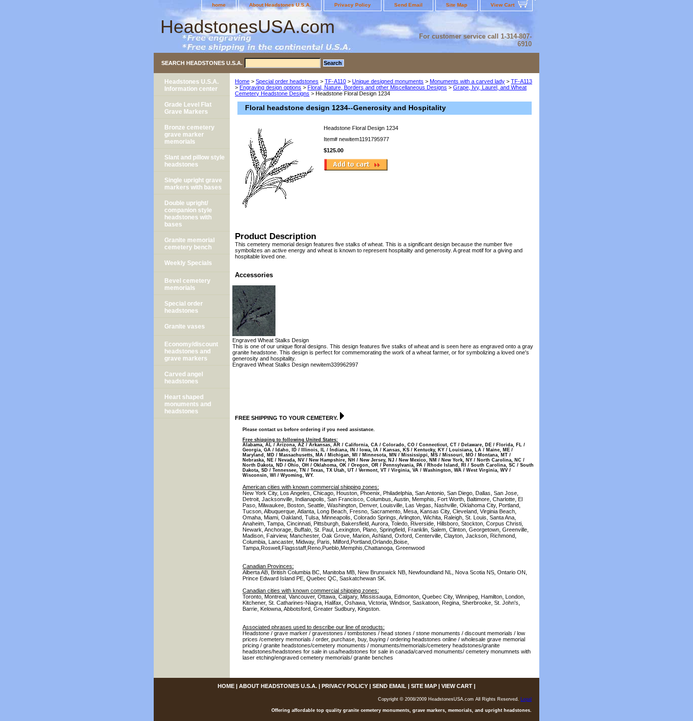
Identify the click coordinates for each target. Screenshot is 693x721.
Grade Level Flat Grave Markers (188, 108)
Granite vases (184, 326)
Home (242, 81)
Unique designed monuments (388, 81)
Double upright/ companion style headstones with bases (188, 214)
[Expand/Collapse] (341, 416)
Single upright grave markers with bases (193, 184)
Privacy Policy (352, 5)
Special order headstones (287, 81)
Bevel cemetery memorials (187, 284)
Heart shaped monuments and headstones (187, 404)
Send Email (408, 5)
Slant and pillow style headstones (194, 161)
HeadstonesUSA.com (247, 26)
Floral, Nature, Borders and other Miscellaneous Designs (377, 87)
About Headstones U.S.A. (280, 5)
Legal (526, 699)
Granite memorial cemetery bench (189, 244)
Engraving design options (270, 87)
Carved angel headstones (183, 378)
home (219, 5)
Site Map (456, 5)
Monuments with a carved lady (467, 81)
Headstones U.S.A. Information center (191, 85)
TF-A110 (335, 81)
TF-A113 (521, 81)
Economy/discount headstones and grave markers (191, 351)
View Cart (502, 5)
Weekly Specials (188, 263)
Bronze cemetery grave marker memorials (189, 134)
